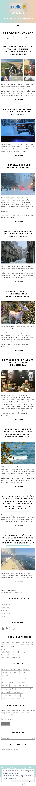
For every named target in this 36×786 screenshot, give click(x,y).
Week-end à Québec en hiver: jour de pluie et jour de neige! (18, 233)
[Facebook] (2, 628)
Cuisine (4, 610)
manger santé (21, 682)
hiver (31, 679)
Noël (19, 685)
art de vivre (7, 669)
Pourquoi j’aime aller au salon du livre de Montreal (18, 362)
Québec (12, 689)
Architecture (6, 604)
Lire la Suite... (18, 99)
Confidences (13, 672)
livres (4, 682)
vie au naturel (16, 692)
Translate (19, 593)
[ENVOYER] (33, 738)
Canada (4, 672)
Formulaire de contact (10, 749)
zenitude (20, 699)
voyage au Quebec (8, 699)
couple (22, 672)
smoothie (5, 692)
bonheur (26, 669)
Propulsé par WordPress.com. (14, 767)
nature (13, 685)
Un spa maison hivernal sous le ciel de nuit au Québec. (18, 111)
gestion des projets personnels (14, 679)
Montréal (5, 685)
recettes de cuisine (25, 689)
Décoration (5, 613)
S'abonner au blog (18, 705)
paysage (5, 689)
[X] (10, 628)
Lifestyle (18, 13)
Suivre (5, 724)
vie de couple (7, 695)
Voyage (3, 616)
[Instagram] (14, 628)
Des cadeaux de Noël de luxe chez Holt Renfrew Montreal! (18, 293)
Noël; (25, 685)
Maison (11, 682)
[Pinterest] (6, 628)
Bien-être (5, 607)
